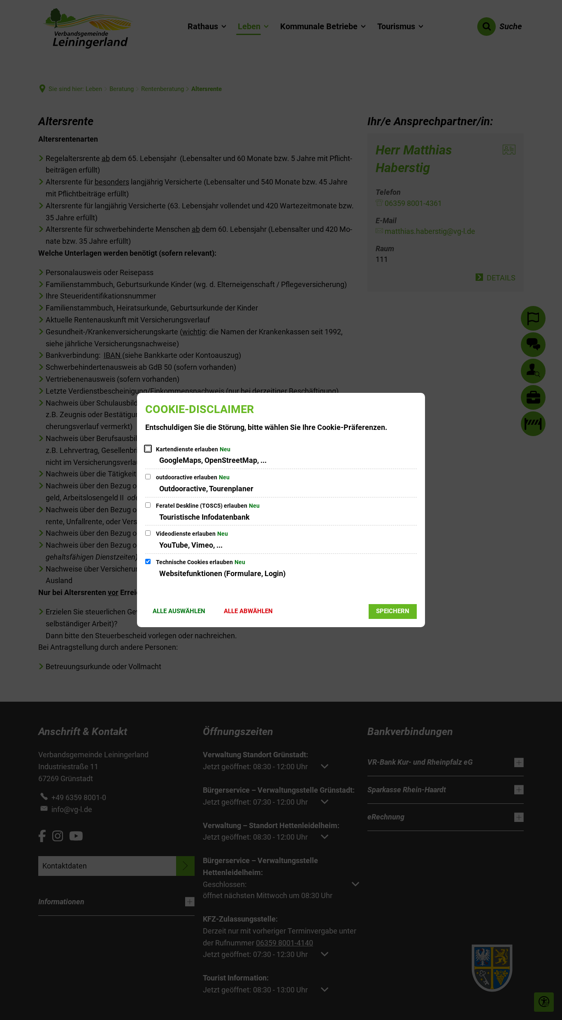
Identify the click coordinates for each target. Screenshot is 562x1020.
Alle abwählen (248, 611)
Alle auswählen (179, 611)
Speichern (392, 611)
